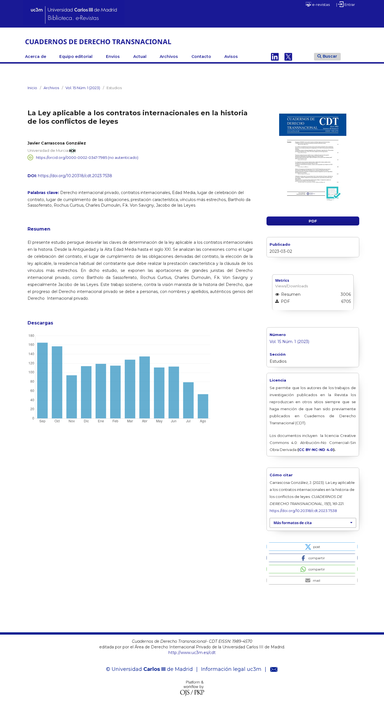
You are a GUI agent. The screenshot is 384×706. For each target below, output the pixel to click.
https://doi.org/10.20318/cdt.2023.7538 (75, 175)
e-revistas (320, 4)
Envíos (113, 56)
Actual (139, 56)
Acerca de (35, 56)
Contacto (201, 56)
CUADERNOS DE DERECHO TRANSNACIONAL (98, 41)
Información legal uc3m (231, 669)
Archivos (169, 56)
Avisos (231, 56)
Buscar (330, 56)
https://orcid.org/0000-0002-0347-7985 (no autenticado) (87, 157)
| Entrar (345, 4)
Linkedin (275, 56)
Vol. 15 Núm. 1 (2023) (82, 87)
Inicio (32, 87)
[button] (312, 546)
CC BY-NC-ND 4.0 (316, 449)
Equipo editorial (75, 56)
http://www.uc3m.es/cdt (192, 652)
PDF (313, 221)
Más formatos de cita (293, 522)
